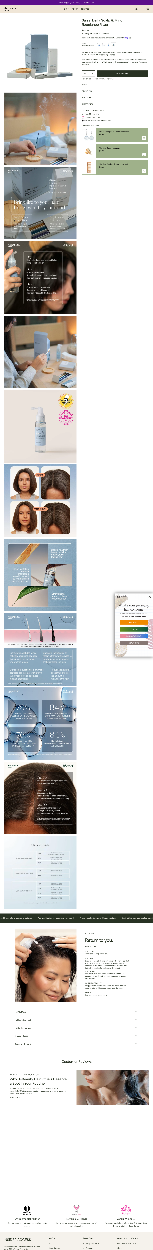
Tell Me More (20, 1012)
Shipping (85, 33)
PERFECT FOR (87, 91)
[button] (66, 9)
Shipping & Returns (91, 1243)
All (49, 1243)
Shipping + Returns (23, 1044)
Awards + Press (21, 1036)
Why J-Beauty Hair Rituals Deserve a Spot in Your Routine (38, 1081)
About (119, 1248)
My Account (88, 1248)
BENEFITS (85, 85)
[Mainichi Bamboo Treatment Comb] (89, 167)
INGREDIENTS (87, 104)
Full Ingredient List (23, 1020)
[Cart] (147, 9)
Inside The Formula (23, 1028)
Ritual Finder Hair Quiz (126, 1243)
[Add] (144, 138)
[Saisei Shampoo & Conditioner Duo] (89, 135)
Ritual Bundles (54, 1248)
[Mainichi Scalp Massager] (89, 151)
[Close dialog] (150, 597)
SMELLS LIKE (86, 97)
